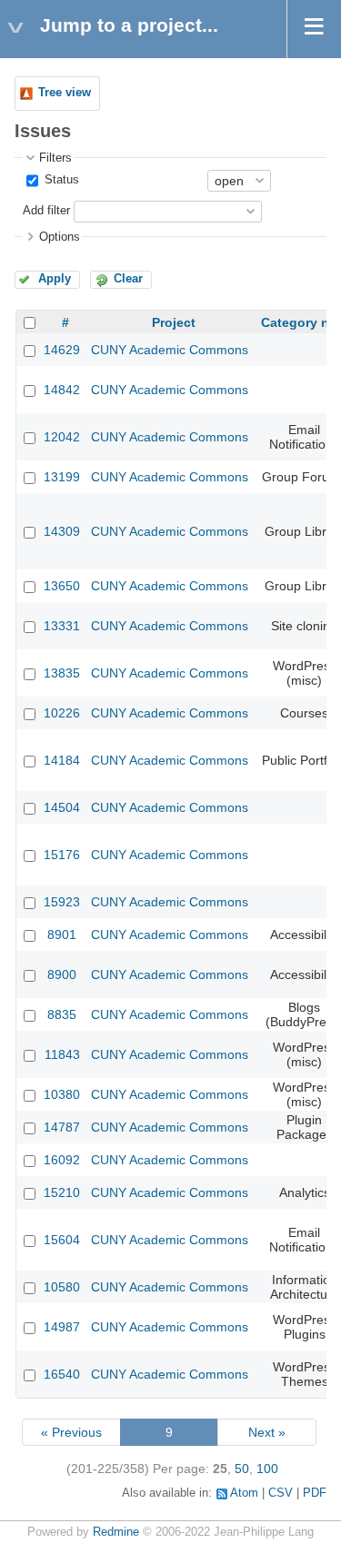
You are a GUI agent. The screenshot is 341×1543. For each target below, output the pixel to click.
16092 (62, 1159)
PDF (314, 1493)
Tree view (64, 92)
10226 (62, 713)
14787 (62, 1127)
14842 (62, 389)
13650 (62, 586)
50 (242, 1468)
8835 (61, 1014)
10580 (62, 1287)
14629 (62, 349)
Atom (244, 1493)
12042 (62, 437)
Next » (267, 1432)
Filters (55, 158)
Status (60, 179)
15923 (62, 902)
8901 (61, 934)
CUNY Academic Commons (169, 349)
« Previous (71, 1432)
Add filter (46, 210)
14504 (62, 807)
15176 (62, 854)
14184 (62, 760)
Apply (54, 278)
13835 (62, 673)
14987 (62, 1327)
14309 (62, 531)
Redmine (116, 1532)
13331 (62, 625)
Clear (128, 278)
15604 (62, 1239)
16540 (62, 1374)
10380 (62, 1094)
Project (174, 322)
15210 (62, 1192)
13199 (62, 477)
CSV (280, 1493)
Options (59, 237)
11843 (62, 1054)
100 (267, 1468)
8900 (61, 974)
